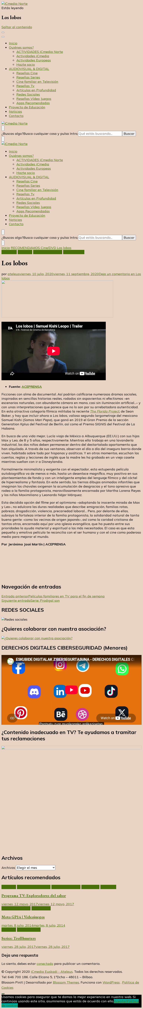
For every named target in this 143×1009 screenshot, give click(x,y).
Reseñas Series (28, 77)
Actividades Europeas (33, 60)
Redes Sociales (28, 94)
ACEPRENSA (32, 386)
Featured (25, 252)
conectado (45, 963)
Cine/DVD (9, 252)
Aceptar (120, 1001)
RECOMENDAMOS (47, 252)
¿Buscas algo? (12, 133)
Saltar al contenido (16, 27)
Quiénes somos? (21, 47)
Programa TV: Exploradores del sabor (33, 895)
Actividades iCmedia (32, 56)
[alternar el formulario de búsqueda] (2, 128)
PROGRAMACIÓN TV (33, 887)
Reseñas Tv (25, 86)
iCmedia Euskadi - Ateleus (52, 971)
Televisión (108, 887)
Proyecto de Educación (27, 107)
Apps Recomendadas (33, 103)
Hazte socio (25, 64)
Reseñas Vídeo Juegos (33, 99)
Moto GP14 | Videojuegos (23, 916)
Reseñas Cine (27, 73)
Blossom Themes (66, 982)
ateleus (13, 274)
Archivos (8, 867)
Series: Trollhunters (18, 938)
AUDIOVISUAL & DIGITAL (29, 69)
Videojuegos (41, 908)
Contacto (16, 116)
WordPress (111, 982)
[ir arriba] (2, 993)
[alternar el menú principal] (2, 32)
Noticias (15, 111)
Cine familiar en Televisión (37, 81)
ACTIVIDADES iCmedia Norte (39, 52)
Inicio (13, 43)
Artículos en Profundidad (36, 90)
